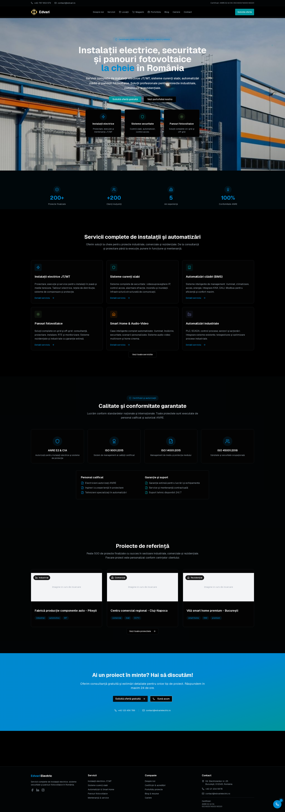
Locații (125, 12)
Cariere (176, 12)
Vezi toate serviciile (142, 354)
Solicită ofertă (245, 12)
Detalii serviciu (42, 298)
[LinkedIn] (37, 790)
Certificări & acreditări (155, 785)
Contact (188, 12)
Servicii (111, 12)
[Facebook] (32, 790)
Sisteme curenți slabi (98, 785)
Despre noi (98, 12)
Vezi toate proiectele (140, 631)
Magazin (140, 12)
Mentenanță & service (98, 797)
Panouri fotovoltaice (98, 793)
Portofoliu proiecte (154, 789)
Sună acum (163, 698)
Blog (166, 12)
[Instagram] (43, 790)
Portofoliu (156, 12)
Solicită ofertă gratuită (125, 99)
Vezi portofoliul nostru (159, 99)
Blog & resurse (152, 793)
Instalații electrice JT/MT (100, 781)
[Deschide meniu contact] (277, 804)
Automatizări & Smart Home (101, 789)
